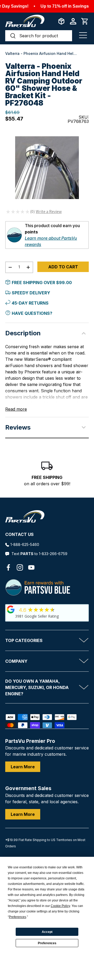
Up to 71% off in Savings (64, 6)
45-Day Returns (30, 303)
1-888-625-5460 (24, 544)
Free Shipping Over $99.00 (42, 282)
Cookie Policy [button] (60, 906)
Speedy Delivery (31, 292)
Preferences (47, 943)
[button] (85, 21)
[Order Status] (61, 21)
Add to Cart (63, 266)
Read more (16, 409)
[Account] (73, 21)
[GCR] (10, 609)
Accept (47, 932)
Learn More (23, 766)
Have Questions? (32, 313)
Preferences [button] (17, 917)
